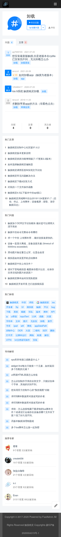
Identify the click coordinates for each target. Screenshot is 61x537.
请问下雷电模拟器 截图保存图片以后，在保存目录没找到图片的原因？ (31, 271)
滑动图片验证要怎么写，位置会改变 (26, 252)
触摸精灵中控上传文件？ (20, 263)
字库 (8, 325)
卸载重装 (25, 62)
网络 (32, 335)
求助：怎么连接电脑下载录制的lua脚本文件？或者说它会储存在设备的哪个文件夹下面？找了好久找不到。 (32, 412)
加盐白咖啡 (18, 470)
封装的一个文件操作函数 (20, 187)
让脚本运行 (21, 335)
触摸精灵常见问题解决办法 (21, 175)
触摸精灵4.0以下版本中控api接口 (24, 192)
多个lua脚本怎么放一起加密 (25, 427)
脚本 (46, 311)
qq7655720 (17, 51)
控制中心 (10, 330)
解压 (47, 335)
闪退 (49, 316)
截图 (23, 311)
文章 (22, 42)
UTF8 (8, 339)
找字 (45, 330)
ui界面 (14, 316)
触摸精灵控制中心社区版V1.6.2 (24, 147)
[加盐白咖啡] (8, 472)
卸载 (16, 62)
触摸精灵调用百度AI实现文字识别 (25, 170)
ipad (16, 325)
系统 (16, 311)
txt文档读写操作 (22, 339)
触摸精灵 (13, 302)
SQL (31, 311)
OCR (20, 330)
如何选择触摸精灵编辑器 (20, 164)
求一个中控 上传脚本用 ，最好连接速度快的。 (31, 237)
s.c (14, 483)
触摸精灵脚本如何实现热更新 (22, 278)
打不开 (9, 335)
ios (53, 302)
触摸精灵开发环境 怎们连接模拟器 (26, 283)
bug (53, 307)
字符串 (9, 321)
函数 (41, 316)
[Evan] (8, 497)
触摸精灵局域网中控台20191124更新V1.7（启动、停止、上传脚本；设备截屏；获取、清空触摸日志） (32, 201)
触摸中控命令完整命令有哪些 (22, 232)
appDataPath (41, 325)
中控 (24, 302)
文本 (18, 321)
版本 (38, 311)
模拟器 (30, 307)
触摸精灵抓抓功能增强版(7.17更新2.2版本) (29, 158)
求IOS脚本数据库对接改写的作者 (28, 402)
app (22, 78)
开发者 (9, 307)
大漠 (28, 330)
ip (7, 316)
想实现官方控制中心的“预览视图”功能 (30, 389)
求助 (31, 302)
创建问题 (35, 27)
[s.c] (8, 484)
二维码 (36, 330)
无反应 (34, 321)
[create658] (8, 460)
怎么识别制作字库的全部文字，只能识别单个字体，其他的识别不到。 (32, 382)
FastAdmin (47, 516)
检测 (39, 335)
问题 (8, 42)
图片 (25, 321)
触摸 (38, 307)
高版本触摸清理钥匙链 (22, 421)
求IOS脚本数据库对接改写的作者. (28, 396)
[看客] (8, 448)
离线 (29, 325)
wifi (22, 325)
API (53, 311)
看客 (15, 446)
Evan (15, 495)
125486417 (17, 86)
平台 (46, 307)
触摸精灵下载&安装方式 (20, 181)
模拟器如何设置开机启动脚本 (22, 258)
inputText (24, 316)
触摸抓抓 (44, 302)
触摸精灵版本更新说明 (19, 153)
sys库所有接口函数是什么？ (25, 359)
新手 (50, 321)
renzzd (15, 71)
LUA (34, 316)
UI (22, 307)
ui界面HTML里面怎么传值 (24, 374)
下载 (8, 311)
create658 (18, 458)
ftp (17, 307)
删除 (52, 330)
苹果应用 (25, 107)
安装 (35, 339)
